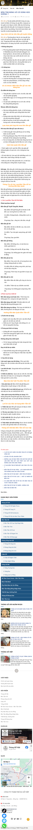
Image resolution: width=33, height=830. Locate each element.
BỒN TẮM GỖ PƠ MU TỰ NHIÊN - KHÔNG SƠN (16, 485)
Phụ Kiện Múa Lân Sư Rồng (10, 585)
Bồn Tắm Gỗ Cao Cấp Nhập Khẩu (13, 523)
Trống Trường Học (9, 568)
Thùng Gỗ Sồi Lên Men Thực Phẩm (14, 516)
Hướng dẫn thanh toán (7, 683)
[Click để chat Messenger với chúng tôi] (4, 816)
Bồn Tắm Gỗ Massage (10, 537)
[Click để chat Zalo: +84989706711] (4, 821)
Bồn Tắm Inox (6, 599)
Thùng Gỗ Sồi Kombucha (11, 513)
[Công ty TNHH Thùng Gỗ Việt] (3, 3)
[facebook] (12, 819)
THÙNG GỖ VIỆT (7, 652)
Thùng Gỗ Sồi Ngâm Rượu (11, 506)
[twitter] (15, 819)
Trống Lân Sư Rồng (9, 575)
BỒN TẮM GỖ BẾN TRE (10, 487)
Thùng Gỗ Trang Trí (9, 509)
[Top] (28, 819)
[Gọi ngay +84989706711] (4, 826)
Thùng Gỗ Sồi (6, 502)
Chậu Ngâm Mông (9, 561)
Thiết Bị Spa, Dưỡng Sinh (9, 592)
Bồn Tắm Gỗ (20, 8)
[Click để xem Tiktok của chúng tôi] (4, 811)
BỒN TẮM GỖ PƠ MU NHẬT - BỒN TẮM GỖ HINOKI (17, 474)
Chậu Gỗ (4, 554)
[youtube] (18, 819)
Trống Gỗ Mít (5, 564)
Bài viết (12, 8)
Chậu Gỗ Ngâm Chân (10, 557)
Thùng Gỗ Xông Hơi (10, 544)
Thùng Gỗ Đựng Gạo (8, 595)
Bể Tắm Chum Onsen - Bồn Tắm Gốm (13, 578)
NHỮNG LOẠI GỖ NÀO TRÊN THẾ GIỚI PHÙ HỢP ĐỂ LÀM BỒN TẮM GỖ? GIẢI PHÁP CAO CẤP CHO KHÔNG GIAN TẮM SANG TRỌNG (18, 460)
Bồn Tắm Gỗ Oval (9, 530)
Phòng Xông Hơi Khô (10, 547)
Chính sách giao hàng (7, 681)
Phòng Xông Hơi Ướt (10, 550)
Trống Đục (7, 571)
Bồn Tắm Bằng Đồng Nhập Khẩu (11, 588)
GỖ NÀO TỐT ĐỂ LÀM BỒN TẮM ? (13, 456)
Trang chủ (5, 8)
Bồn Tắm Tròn (8, 526)
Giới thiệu (4, 677)
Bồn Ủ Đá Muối (6, 581)
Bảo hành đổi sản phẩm (7, 686)
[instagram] (20, 819)
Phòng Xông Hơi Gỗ (8, 540)
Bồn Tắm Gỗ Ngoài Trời (11, 533)
